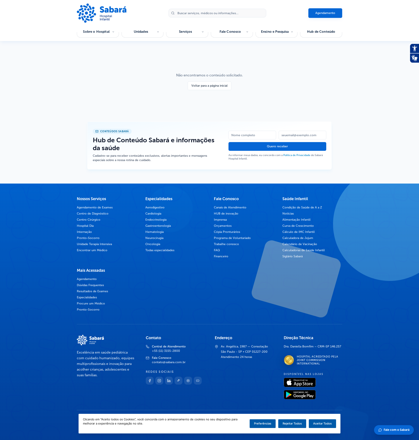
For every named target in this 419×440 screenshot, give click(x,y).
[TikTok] (178, 381)
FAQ (217, 250)
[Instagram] (159, 381)
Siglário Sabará (292, 256)
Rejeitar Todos (292, 423)
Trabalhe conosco (226, 244)
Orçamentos (223, 226)
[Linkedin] (169, 381)
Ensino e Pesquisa (275, 32)
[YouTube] (198, 381)
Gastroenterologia (158, 226)
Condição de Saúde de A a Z (302, 207)
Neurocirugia (154, 238)
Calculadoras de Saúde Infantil (303, 250)
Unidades (141, 32)
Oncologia (152, 244)
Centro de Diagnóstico (92, 213)
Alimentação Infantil (296, 220)
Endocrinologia (156, 220)
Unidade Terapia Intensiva (94, 244)
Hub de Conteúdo (321, 32)
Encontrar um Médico (92, 250)
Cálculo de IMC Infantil (298, 232)
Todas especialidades (159, 250)
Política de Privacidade (296, 155)
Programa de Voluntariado (232, 238)
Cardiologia (153, 213)
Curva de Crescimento (298, 226)
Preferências (262, 423)
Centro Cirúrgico (88, 220)
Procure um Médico (91, 303)
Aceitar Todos (322, 423)
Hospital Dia (85, 226)
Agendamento (325, 13)
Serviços (185, 32)
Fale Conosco (230, 32)
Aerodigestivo (155, 207)
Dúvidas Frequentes (90, 285)
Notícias (288, 213)
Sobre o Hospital (96, 32)
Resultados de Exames (92, 291)
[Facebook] (150, 381)
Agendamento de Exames (95, 207)
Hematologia (154, 232)
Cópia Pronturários (227, 232)
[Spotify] (188, 381)
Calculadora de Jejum (297, 238)
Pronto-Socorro (88, 238)
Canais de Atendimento (230, 207)
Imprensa (220, 220)
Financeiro (221, 256)
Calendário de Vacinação (299, 244)
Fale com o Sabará (396, 430)
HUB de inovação (226, 213)
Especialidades (87, 297)
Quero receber (277, 146)
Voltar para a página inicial (209, 86)
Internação (84, 232)
